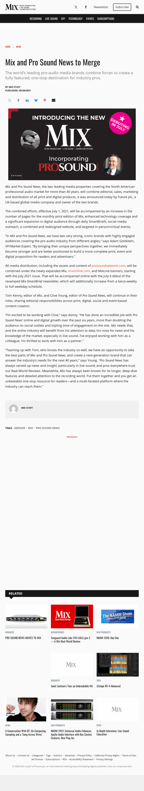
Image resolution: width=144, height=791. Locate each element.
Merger (19, 428)
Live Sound (51, 18)
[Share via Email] (53, 100)
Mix (30, 428)
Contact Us (23, 755)
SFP (63, 18)
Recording (36, 18)
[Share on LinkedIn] (27, 100)
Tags (48, 755)
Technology (75, 18)
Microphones (57, 632)
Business (9, 632)
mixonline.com (79, 271)
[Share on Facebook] (18, 100)
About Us (10, 755)
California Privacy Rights (106, 755)
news (18, 46)
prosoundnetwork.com (108, 265)
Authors (58, 755)
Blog (99, 725)
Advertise (70, 755)
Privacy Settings (104, 759)
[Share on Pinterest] (44, 100)
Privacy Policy (84, 755)
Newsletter (101, 7)
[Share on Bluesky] (36, 100)
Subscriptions (105, 18)
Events (90, 18)
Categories (37, 755)
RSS (65, 759)
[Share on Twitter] (9, 100)
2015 (99, 680)
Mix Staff (14, 87)
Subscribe (122, 7)
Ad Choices (37, 759)
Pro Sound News (48, 428)
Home (8, 46)
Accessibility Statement (81, 759)
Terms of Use (129, 755)
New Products (103, 632)
